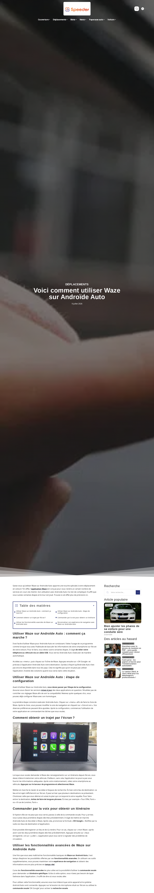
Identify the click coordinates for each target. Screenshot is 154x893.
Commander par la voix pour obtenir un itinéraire (76, 618)
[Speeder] (77, 8)
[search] (136, 8)
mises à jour (46, 690)
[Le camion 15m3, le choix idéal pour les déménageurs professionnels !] (112, 673)
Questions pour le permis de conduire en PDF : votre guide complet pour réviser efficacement (131, 650)
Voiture (109, 605)
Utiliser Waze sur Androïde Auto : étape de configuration (73, 612)
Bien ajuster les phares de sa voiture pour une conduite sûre (121, 629)
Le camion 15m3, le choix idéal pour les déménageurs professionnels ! (130, 674)
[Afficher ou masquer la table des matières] (72, 605)
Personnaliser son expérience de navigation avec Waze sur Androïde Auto (75, 623)
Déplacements (77, 284)
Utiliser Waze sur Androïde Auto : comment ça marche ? (33, 612)
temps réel (49, 864)
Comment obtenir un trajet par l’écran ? (31, 618)
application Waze (39, 589)
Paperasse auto (128, 643)
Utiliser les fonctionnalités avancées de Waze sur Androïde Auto (34, 623)
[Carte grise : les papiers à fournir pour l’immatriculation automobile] (112, 661)
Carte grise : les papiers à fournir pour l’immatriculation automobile (131, 663)
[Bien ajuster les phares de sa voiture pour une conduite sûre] (122, 613)
